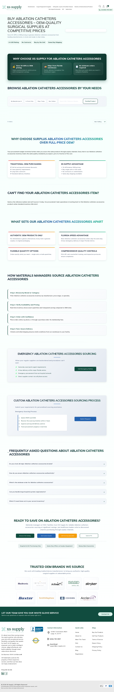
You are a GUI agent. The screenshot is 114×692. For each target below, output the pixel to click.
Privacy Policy (96, 650)
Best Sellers (52, 101)
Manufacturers (31, 6)
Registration (79, 654)
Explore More (69, 9)
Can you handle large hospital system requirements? (27, 492)
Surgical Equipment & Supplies (43, 6)
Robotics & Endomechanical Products (84, 6)
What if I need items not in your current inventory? (26, 501)
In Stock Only (29, 101)
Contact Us (105, 614)
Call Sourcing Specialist (67, 535)
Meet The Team (80, 639)
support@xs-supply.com (57, 646)
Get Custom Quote (46, 535)
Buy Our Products (97, 632)
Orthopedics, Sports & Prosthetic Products (63, 6)
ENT (63, 9)
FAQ (76, 643)
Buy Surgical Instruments (55, 9)
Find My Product (90, 101)
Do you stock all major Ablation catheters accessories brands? (31, 464)
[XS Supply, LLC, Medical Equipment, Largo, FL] (37, 630)
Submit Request (85, 419)
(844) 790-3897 (55, 639)
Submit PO (89, 535)
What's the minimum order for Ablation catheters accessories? (31, 482)
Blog (76, 650)
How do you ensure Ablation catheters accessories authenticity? (31, 473)
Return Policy (96, 643)
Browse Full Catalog (25, 535)
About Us (78, 636)
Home (77, 632)
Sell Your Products (97, 636)
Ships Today (41, 101)
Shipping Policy (97, 647)
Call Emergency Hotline (85, 369)
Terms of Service (97, 639)
